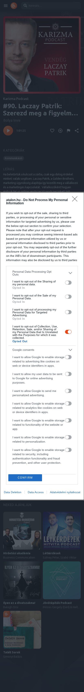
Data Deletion (12, 492)
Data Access (36, 492)
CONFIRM (25, 477)
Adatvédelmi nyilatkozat (65, 492)
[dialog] (42, 346)
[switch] (68, 283)
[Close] (76, 200)
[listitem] (42, 273)
